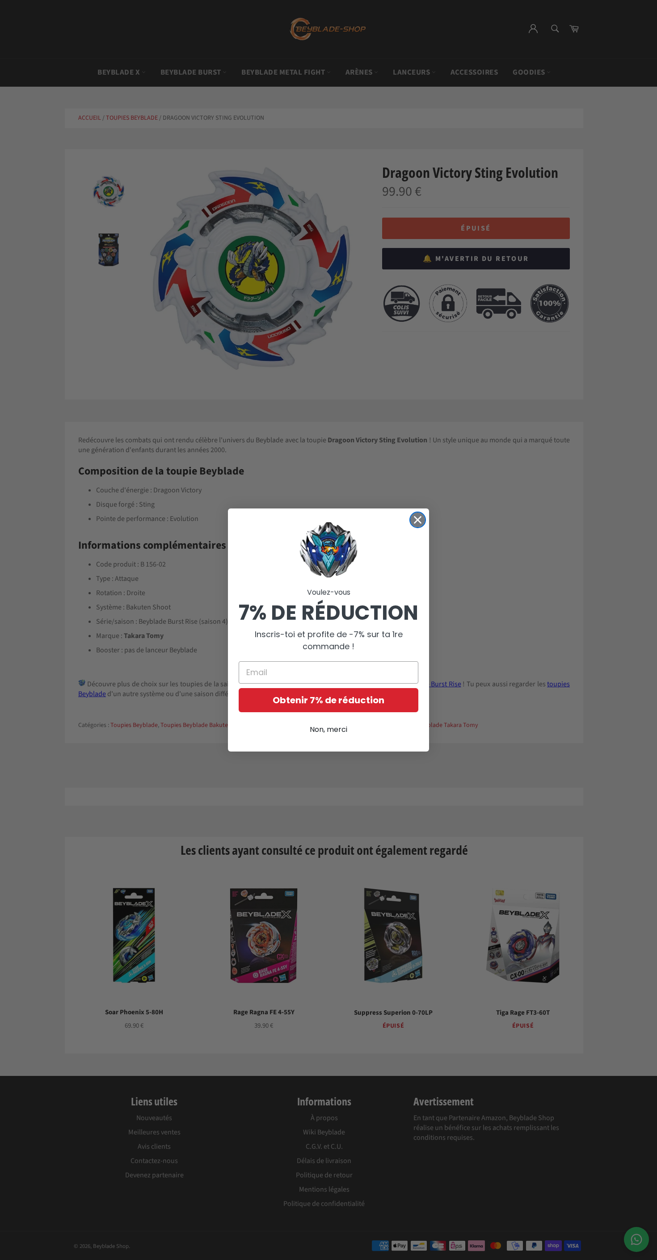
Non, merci (328, 729)
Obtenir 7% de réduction (328, 700)
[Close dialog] (417, 520)
